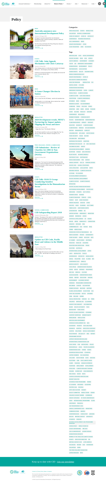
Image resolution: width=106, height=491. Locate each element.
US (89, 299)
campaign (72, 106)
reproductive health (75, 143)
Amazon (90, 277)
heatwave (89, 240)
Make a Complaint (48, 471)
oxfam (87, 109)
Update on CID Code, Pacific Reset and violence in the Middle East (49, 241)
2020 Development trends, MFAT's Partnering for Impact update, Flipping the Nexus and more (50, 122)
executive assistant (89, 328)
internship (90, 444)
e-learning (88, 301)
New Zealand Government (77, 320)
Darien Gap (78, 371)
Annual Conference (24, 3)
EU (85, 218)
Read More (37, 47)
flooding (83, 205)
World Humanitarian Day (76, 74)
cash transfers (74, 46)
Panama (71, 371)
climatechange (88, 125)
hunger (81, 194)
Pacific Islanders (89, 347)
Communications (74, 411)
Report (93, 333)
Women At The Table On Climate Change (81, 436)
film (79, 344)
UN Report (72, 325)
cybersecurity (85, 117)
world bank (78, 229)
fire (83, 224)
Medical (78, 272)
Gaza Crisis (72, 344)
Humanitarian (73, 66)
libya (70, 253)
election (72, 248)
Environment (83, 66)
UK (91, 232)
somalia (83, 261)
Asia (85, 58)
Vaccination (86, 285)
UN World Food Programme (77, 381)
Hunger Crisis (73, 194)
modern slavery (74, 103)
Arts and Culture (74, 389)
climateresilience (74, 122)
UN (84, 210)
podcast (82, 111)
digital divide (73, 85)
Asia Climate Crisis (86, 360)
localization (84, 167)
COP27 (91, 167)
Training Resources (84, 38)
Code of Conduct (74, 36)
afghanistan (73, 210)
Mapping (89, 288)
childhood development (76, 149)
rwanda (81, 127)
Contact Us (34, 471)
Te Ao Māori (79, 173)
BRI (93, 258)
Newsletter (39, 117)
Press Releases (74, 30)
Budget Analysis (74, 379)
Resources (85, 3)
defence (81, 269)
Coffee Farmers (74, 355)
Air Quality (81, 333)
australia (79, 248)
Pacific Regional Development (78, 178)
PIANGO (79, 151)
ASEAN (84, 216)
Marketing (89, 408)
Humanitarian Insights (76, 434)
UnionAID (72, 283)
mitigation (72, 184)
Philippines (89, 269)
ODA (88, 323)
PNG (83, 159)
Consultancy (73, 426)
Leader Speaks (86, 431)
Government (83, 61)
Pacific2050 (89, 189)
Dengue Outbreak (86, 363)
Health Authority (79, 307)
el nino (88, 258)
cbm (78, 360)
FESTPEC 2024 (73, 387)
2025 (84, 444)
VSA (92, 291)
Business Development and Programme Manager (81, 422)
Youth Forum (80, 357)
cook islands (73, 237)
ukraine (89, 111)
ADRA (70, 400)
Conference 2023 (74, 261)
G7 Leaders (72, 384)
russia (86, 226)
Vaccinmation (88, 304)
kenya (76, 269)
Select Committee (74, 392)
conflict (87, 130)
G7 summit (72, 240)
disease (82, 202)
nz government (85, 103)
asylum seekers (90, 127)
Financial (80, 403)
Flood (93, 400)
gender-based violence (85, 266)
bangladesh (89, 256)
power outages (74, 288)
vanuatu (71, 224)
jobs (82, 46)
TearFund (72, 365)
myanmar (72, 101)
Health (81, 71)
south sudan (90, 133)
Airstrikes (72, 403)
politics (71, 205)
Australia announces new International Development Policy (49, 32)
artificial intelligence (76, 218)
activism (71, 173)
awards (83, 411)
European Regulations (76, 352)
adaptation (72, 98)
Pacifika (80, 387)
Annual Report (73, 162)
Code (93, 3)
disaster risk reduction (76, 245)
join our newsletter (65, 461)
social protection (74, 299)
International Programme (82, 400)
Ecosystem (86, 291)
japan (89, 250)
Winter (76, 277)
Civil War (72, 357)
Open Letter (81, 317)
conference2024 (74, 414)
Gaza (83, 258)
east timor (90, 205)
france (82, 234)
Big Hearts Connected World (78, 79)
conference (73, 114)
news (82, 109)
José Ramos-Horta (83, 208)
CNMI (70, 296)
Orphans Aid (80, 301)
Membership (37, 3)
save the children (74, 293)
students (72, 419)
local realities (74, 167)
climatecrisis (73, 127)
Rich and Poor (87, 325)
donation (72, 109)
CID (89, 439)
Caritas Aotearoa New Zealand (78, 376)
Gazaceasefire (73, 274)
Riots (83, 373)
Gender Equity (86, 315)
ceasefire (88, 384)
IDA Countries (84, 355)
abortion (86, 141)
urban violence (74, 202)
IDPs (92, 237)
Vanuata (78, 419)
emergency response (75, 90)
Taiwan (84, 349)
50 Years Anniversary (87, 397)
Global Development (75, 291)
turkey (71, 200)
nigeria (87, 149)
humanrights (79, 130)
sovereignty (89, 234)
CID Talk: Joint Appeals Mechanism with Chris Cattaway (49, 62)
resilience (81, 114)
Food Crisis (81, 309)
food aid (78, 242)
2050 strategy (86, 151)
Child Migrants (88, 371)
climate (91, 90)
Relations (78, 331)
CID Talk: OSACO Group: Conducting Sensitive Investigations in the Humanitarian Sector (50, 183)
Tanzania (77, 363)
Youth (71, 63)
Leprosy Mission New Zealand (78, 339)
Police (92, 344)
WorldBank (72, 317)
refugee (78, 224)
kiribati (84, 122)
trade (87, 245)
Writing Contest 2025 (75, 442)
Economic (88, 312)
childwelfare (73, 133)
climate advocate (85, 170)
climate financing (74, 197)
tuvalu (84, 253)
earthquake (84, 157)
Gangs (89, 349)
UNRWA (82, 296)
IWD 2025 (85, 428)
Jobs (76, 3)
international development (77, 250)
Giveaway (90, 293)
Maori (71, 307)
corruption (91, 221)
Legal (80, 347)
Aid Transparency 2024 (76, 406)
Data (80, 55)
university (89, 416)
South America (73, 61)
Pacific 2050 (72, 165)
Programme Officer (75, 336)
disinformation (79, 119)
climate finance (85, 181)
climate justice (74, 181)
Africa (90, 58)
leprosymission (74, 452)
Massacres (84, 344)
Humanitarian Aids (74, 349)
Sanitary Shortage (75, 315)
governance (73, 256)
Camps (71, 363)
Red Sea (71, 272)
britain (71, 130)
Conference (73, 38)
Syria (89, 197)
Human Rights (73, 71)
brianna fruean (74, 170)
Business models (83, 154)
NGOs (77, 205)
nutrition (72, 151)
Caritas (71, 331)
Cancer (79, 285)
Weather (82, 288)
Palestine (77, 258)
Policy (90, 66)
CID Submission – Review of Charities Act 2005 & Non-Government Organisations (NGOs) (47, 151)
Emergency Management (85, 63)
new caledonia (73, 234)
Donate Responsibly (75, 77)
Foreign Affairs (90, 162)
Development (89, 365)
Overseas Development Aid (77, 323)
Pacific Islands (73, 58)
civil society (84, 264)
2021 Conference (74, 41)
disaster (72, 125)
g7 (84, 143)
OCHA (87, 357)
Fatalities (72, 368)
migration (91, 213)
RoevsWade (81, 138)
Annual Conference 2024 (76, 408)
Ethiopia (79, 192)
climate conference (84, 98)
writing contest (80, 416)
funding (83, 101)
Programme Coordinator (83, 283)
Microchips (72, 309)
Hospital (79, 328)
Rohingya (72, 328)
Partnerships (73, 69)
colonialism (73, 138)
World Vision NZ (83, 426)
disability (79, 125)
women (80, 210)
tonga (78, 106)
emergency (83, 213)
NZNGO (71, 277)
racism (86, 135)
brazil (71, 221)
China (88, 202)
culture (84, 272)
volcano (84, 106)
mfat (81, 452)
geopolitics (77, 253)
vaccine (76, 111)
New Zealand (73, 55)
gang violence (83, 200)
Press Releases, (40, 145)
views (79, 447)
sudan (89, 218)
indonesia (78, 216)
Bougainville (73, 347)
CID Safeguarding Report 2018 (48, 212)
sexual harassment (89, 331)
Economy (91, 61)
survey (87, 159)
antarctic (81, 256)
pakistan (72, 242)
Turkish (84, 299)
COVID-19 (83, 36)
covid (84, 44)
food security (73, 135)
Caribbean (89, 395)
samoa (81, 237)
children (85, 242)
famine (89, 381)
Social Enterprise (88, 55)
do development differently (78, 175)
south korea (80, 240)
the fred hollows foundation (78, 450)
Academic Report (84, 280)
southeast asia (74, 157)
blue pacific (73, 154)
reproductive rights (75, 141)
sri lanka (82, 133)
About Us (47, 3)
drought (90, 122)
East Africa (86, 192)
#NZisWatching (89, 71)
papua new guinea (74, 159)
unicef (83, 146)
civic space (72, 266)
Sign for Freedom (74, 82)
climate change (83, 93)
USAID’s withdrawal (75, 428)
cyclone (81, 85)
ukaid (81, 135)
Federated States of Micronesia (79, 232)
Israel (71, 258)
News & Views (58, 3)
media (76, 221)
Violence (72, 301)
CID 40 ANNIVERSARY (75, 431)
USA (81, 226)
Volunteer (72, 33)
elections (72, 360)
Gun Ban (92, 357)
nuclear (86, 237)
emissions (72, 192)
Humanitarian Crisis (86, 274)
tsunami (92, 109)
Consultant (84, 414)
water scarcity (74, 264)
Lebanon (91, 414)
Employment (80, 365)
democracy (83, 221)
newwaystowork (74, 117)
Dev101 (84, 293)
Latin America (87, 442)
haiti (76, 200)
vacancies (88, 46)
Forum (92, 392)
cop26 (85, 90)
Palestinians (73, 333)
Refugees (80, 384)
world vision (85, 392)
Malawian (72, 285)
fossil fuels (73, 93)
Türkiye (84, 197)
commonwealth (73, 226)
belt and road (91, 143)
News (36, 28)
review (79, 444)
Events (69, 3)
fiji (92, 82)
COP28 (71, 269)
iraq (90, 226)
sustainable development (77, 189)
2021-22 (82, 162)
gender (71, 216)
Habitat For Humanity (75, 304)
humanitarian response (76, 87)
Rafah (79, 373)
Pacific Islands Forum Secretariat (79, 186)
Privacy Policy (40, 471)
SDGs (81, 58)
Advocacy (91, 36)
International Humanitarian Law (79, 341)
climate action (73, 95)
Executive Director (81, 439)
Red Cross (72, 373)
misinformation (90, 119)
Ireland (75, 296)
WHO (88, 333)
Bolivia (71, 416)
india (77, 101)
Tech (87, 307)
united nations (73, 213)
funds (90, 106)
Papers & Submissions (53, 145)
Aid (75, 63)
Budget (84, 389)
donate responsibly (75, 44)
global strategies (83, 165)
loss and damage (85, 95)
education (83, 277)
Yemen (71, 229)
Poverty (79, 325)
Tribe (92, 299)
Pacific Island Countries (76, 312)
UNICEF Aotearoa (74, 397)
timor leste (72, 208)
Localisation (83, 69)
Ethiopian (87, 352)
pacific (71, 119)
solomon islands (74, 146)
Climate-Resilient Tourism (84, 368)
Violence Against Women (76, 395)
